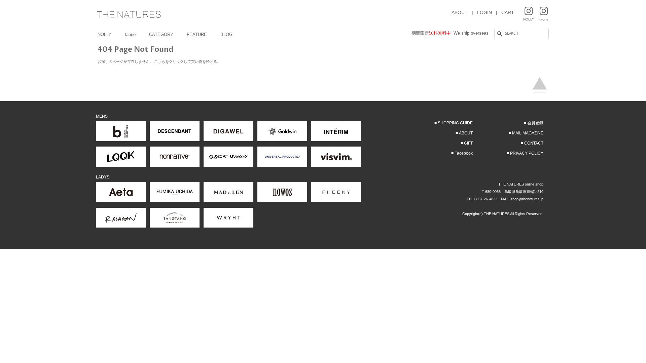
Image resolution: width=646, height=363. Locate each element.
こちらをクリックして (172, 61)
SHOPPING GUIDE (455, 123)
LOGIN (484, 12)
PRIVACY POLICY (526, 153)
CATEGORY (161, 34)
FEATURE (197, 34)
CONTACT (533, 143)
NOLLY (104, 34)
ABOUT (460, 12)
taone (130, 34)
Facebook (464, 153)
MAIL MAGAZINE (527, 133)
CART (507, 12)
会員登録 (535, 123)
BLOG (226, 34)
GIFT (468, 143)
